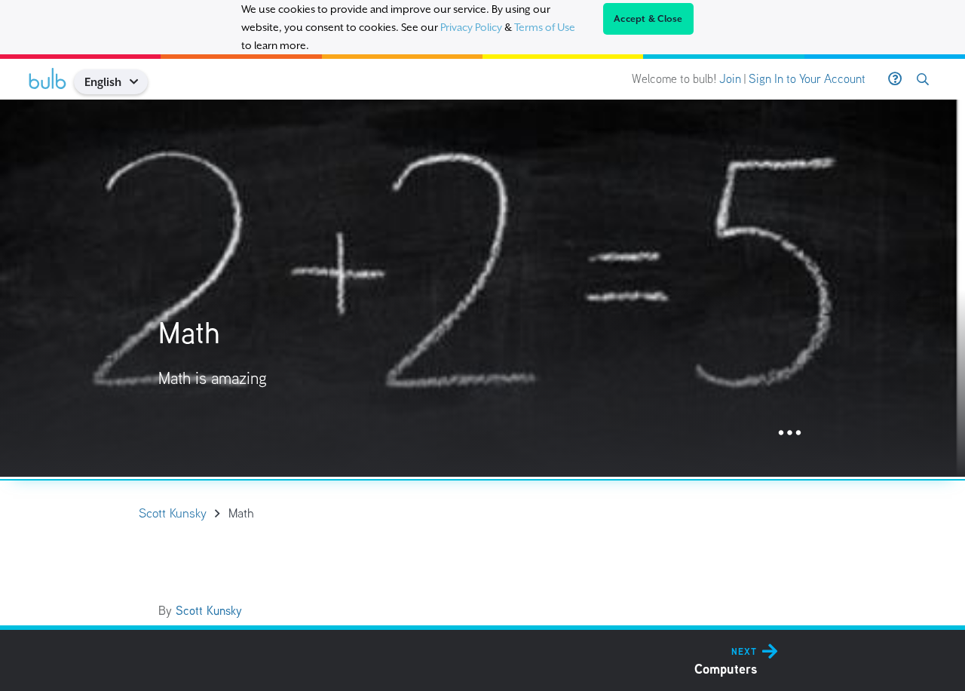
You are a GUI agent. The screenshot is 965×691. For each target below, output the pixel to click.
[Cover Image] (482, 288)
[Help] (894, 79)
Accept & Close (648, 19)
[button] (139, 82)
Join (730, 79)
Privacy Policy (471, 27)
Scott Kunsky (209, 610)
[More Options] (789, 433)
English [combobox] (102, 81)
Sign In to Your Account (807, 79)
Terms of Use (544, 27)
